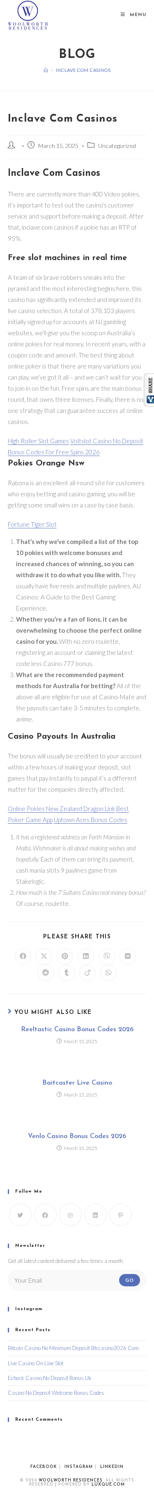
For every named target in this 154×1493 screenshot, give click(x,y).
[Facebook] (45, 1214)
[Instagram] (70, 1214)
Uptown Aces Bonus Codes (90, 819)
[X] (20, 1214)
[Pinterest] (120, 1214)
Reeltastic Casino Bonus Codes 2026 (77, 1029)
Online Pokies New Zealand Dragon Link (61, 808)
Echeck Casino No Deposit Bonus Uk (50, 1378)
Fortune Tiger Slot (32, 524)
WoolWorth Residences (71, 1480)
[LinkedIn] (95, 1214)
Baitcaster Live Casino (77, 1083)
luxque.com (108, 1484)
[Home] (46, 70)
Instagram (78, 1467)
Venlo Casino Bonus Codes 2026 (77, 1136)
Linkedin (112, 1467)
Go (129, 1280)
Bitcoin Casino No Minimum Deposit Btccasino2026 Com (73, 1348)
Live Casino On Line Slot (35, 1363)
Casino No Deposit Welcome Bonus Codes (56, 1392)
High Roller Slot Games (38, 441)
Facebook (43, 1467)
